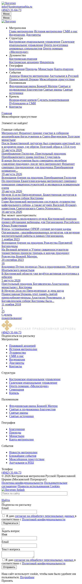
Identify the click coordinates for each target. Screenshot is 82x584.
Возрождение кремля (23, 99)
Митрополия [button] (17, 28)
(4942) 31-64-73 (11, 10)
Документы (33, 34)
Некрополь (47, 62)
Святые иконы (52, 89)
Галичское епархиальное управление (42, 43)
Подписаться (10, 523)
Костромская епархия (23, 58)
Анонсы (14, 75)
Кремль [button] (14, 96)
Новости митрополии (35, 75)
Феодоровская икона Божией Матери (33, 86)
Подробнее (27, 577)
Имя (4, 534)
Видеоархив (17, 34)
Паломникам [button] (17, 82)
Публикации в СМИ (22, 103)
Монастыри (45, 69)
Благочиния (17, 69)
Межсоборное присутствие (57, 79)
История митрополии (48, 31)
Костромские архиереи (24, 62)
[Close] (3, 502)
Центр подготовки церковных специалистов (38, 46)
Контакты (15, 106)
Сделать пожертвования (53, 99)
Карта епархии (63, 69)
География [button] (16, 65)
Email (5, 508)
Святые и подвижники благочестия (40, 88)
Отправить (9, 567)
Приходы (31, 69)
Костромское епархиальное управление (34, 41)
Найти (6, 500)
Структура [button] (16, 38)
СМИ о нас (70, 31)
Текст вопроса (11, 549)
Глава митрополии (21, 31)
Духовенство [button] (17, 55)
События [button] (15, 72)
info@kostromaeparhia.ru (17, 6)
